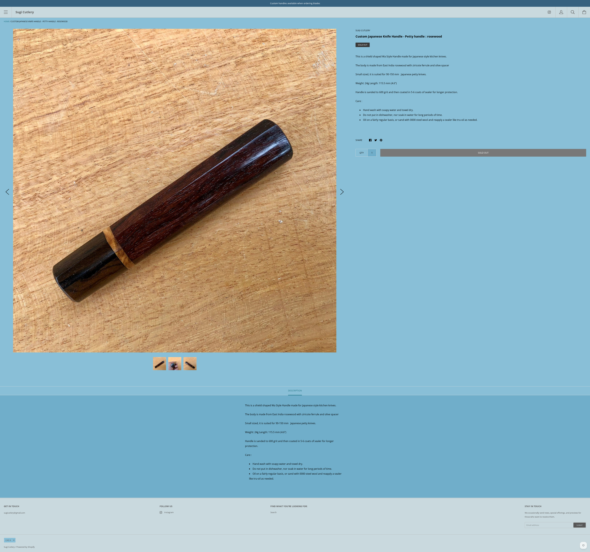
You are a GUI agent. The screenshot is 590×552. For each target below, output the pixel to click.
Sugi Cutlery (9, 547)
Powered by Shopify (25, 547)
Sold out (483, 152)
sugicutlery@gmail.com (14, 512)
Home (6, 21)
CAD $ (8, 540)
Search (273, 512)
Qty (362, 152)
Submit (579, 525)
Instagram (169, 512)
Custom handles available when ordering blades (295, 3)
